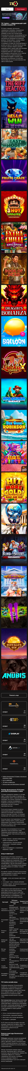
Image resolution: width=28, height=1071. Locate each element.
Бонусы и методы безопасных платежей (14, 784)
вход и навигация (7, 780)
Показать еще (14, 695)
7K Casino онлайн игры (9, 782)
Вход (7, 9)
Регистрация (21, 9)
